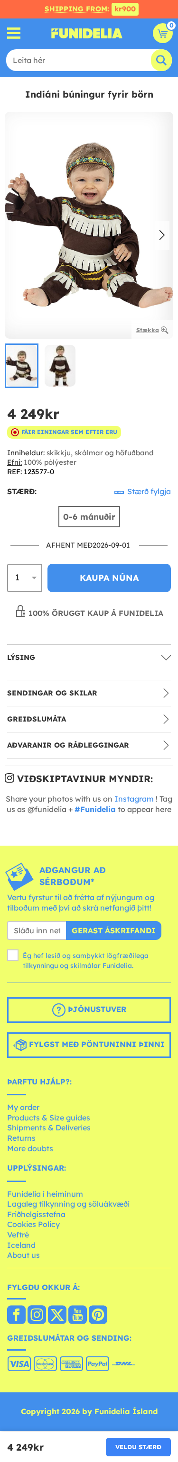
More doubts (30, 1148)
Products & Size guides (48, 1117)
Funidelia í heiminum (45, 1194)
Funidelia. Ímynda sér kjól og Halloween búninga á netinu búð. (86, 33)
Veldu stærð (138, 1447)
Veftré (18, 1234)
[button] (162, 236)
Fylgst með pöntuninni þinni (96, 1044)
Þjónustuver (96, 1009)
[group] (21, 365)
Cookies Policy (33, 1224)
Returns (21, 1138)
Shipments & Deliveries (49, 1127)
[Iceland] (16, 1315)
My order (23, 1107)
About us (23, 1255)
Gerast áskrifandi (114, 930)
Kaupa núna (109, 577)
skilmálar (85, 965)
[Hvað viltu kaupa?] (14, 33)
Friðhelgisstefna (36, 1214)
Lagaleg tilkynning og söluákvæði (68, 1204)
